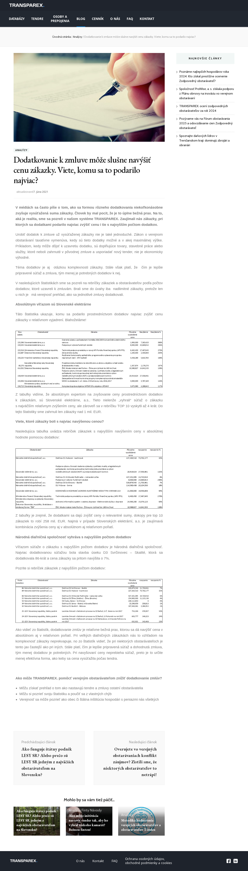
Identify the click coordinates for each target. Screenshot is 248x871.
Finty (85, 810)
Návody (96, 810)
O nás (115, 19)
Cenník (98, 19)
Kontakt (147, 19)
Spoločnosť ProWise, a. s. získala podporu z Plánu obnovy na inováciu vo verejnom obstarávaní (206, 93)
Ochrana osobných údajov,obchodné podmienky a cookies (148, 861)
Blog (81, 19)
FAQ (130, 19)
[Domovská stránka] (27, 5)
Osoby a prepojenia (60, 19)
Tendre (37, 19)
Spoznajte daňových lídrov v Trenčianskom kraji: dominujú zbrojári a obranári (204, 140)
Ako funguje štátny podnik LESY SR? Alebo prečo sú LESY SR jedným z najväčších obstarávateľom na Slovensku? (36, 820)
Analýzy (21, 150)
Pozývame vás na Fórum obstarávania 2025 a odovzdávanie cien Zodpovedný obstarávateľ (206, 123)
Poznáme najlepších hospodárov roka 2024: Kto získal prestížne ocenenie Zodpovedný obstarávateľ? (204, 76)
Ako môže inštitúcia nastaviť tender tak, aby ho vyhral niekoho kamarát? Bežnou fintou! (88, 822)
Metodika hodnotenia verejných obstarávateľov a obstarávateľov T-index (141, 825)
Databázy (17, 19)
